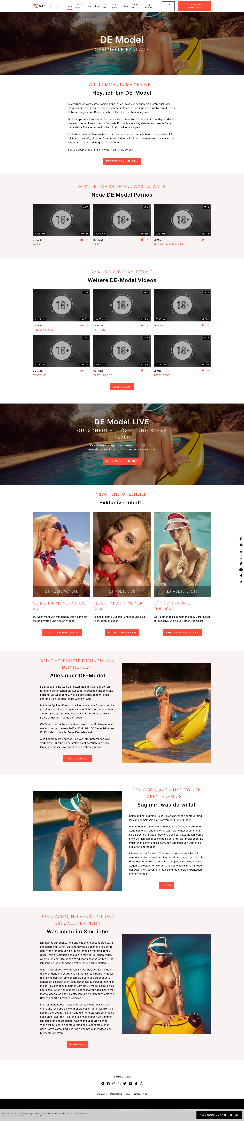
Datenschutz (116, 1094)
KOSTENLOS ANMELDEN (122, 161)
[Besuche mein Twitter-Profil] (241, 563)
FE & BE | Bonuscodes (168, 244)
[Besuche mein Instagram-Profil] (241, 551)
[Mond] (61, 220)
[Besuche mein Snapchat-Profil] (241, 557)
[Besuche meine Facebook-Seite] (241, 545)
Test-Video (100, 329)
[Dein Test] (182, 305)
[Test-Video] (122, 305)
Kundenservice (140, 1094)
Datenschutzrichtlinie (18, 1116)
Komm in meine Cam (122, 632)
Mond (37, 244)
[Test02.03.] (61, 351)
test (96, 244)
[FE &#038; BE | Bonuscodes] (182, 220)
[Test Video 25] (122, 351)
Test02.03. (40, 375)
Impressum (102, 1094)
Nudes (166, 885)
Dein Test (160, 329)
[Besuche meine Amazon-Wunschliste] (241, 582)
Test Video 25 (102, 375)
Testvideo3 (161, 375)
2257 (127, 1094)
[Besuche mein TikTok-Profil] (241, 575)
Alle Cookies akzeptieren (219, 1115)
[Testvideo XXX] (61, 305)
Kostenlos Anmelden (122, 461)
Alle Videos (122, 386)
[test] (122, 220)
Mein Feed (77, 1044)
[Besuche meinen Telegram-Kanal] (241, 539)
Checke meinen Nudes (182, 632)
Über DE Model (77, 758)
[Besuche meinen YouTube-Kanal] (241, 569)
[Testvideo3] (182, 351)
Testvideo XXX (43, 329)
